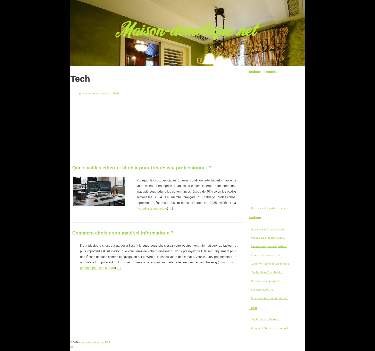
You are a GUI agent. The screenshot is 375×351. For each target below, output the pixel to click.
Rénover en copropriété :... (267, 281)
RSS (107, 342)
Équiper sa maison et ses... (268, 255)
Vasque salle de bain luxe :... (268, 237)
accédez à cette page (152, 208)
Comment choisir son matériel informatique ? (123, 232)
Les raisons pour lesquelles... (269, 246)
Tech (116, 93)
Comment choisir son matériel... (270, 328)
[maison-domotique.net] (187, 33)
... (171, 208)
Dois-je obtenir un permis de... (269, 298)
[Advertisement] (158, 126)
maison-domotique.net (95, 93)
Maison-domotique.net (91, 342)
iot (71, 346)
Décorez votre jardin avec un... (270, 208)
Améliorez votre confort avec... (270, 229)
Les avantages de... (263, 289)
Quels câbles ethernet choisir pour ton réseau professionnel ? (141, 167)
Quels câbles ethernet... (265, 319)
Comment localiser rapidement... (271, 263)
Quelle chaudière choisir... (267, 272)
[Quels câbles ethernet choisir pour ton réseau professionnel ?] (99, 191)
